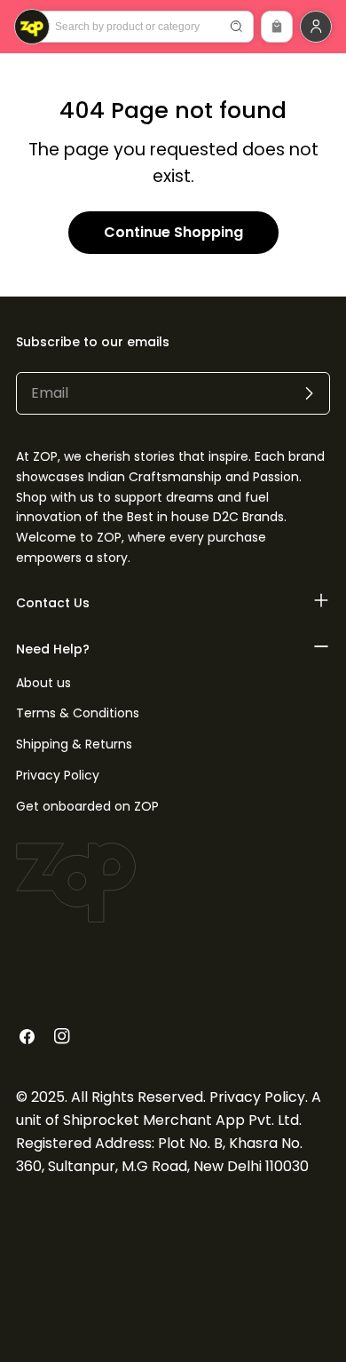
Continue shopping (173, 232)
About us (43, 683)
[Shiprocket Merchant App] (32, 26)
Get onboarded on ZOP (87, 806)
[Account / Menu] (316, 27)
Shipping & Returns (74, 744)
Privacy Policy (57, 775)
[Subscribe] (308, 393)
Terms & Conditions (77, 713)
